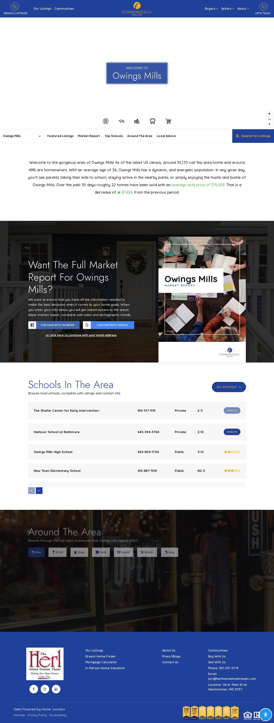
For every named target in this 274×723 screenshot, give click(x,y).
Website (232, 431)
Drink (59, 552)
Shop (81, 552)
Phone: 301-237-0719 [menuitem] (223, 668)
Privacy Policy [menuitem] (37, 715)
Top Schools (114, 136)
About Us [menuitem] (169, 650)
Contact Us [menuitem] (170, 662)
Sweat (125, 552)
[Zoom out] (269, 119)
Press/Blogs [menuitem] (171, 656)
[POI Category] (105, 121)
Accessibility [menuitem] (58, 715)
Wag (171, 552)
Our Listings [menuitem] (42, 8)
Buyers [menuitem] (210, 8)
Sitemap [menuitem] (19, 715)
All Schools (227, 387)
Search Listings (15, 13)
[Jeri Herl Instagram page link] (45, 689)
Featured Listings (60, 136)
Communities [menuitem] (64, 8)
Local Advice (166, 136)
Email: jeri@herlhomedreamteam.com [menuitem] (232, 676)
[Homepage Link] (137, 8)
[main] (137, 316)
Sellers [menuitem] (226, 8)
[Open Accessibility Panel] (265, 714)
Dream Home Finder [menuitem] (100, 656)
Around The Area (139, 136)
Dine (38, 552)
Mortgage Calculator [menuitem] (101, 662)
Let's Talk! (262, 13)
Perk (103, 552)
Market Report (89, 136)
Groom (148, 552)
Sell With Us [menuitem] (217, 662)
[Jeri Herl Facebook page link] (33, 689)
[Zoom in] (269, 113)
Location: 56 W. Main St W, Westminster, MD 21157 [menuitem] (227, 687)
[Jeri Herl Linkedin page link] (56, 689)
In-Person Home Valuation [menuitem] (105, 668)
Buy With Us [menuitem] (217, 656)
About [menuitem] (242, 8)
